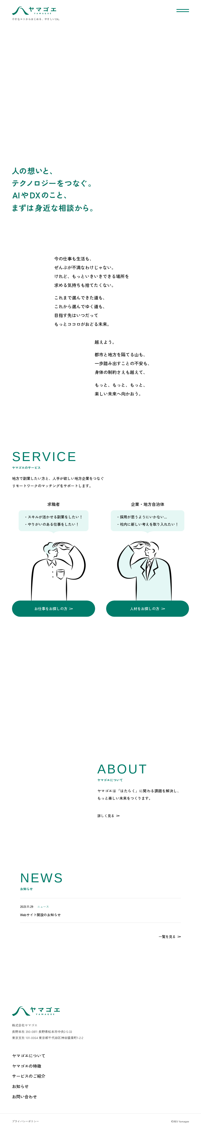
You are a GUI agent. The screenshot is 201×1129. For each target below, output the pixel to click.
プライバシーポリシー (25, 1121)
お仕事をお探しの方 (50, 608)
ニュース (43, 906)
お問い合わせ (24, 1096)
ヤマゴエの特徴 (26, 1066)
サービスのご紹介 (28, 1076)
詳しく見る (105, 815)
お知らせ (20, 1086)
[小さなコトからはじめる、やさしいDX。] (34, 10)
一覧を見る (167, 936)
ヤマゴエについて (28, 1055)
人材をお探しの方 (144, 608)
